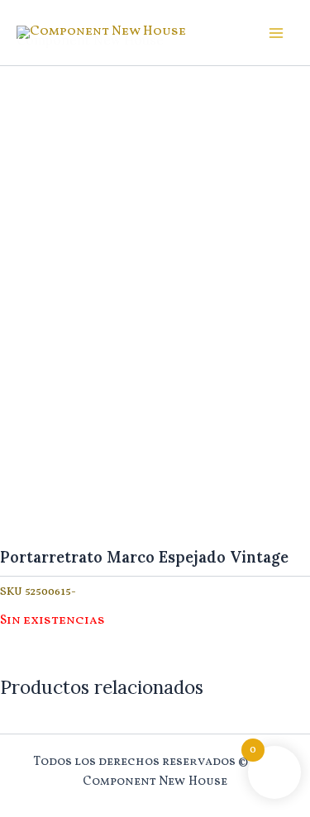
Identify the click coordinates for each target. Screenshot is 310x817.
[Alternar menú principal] (276, 33)
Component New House (90, 39)
